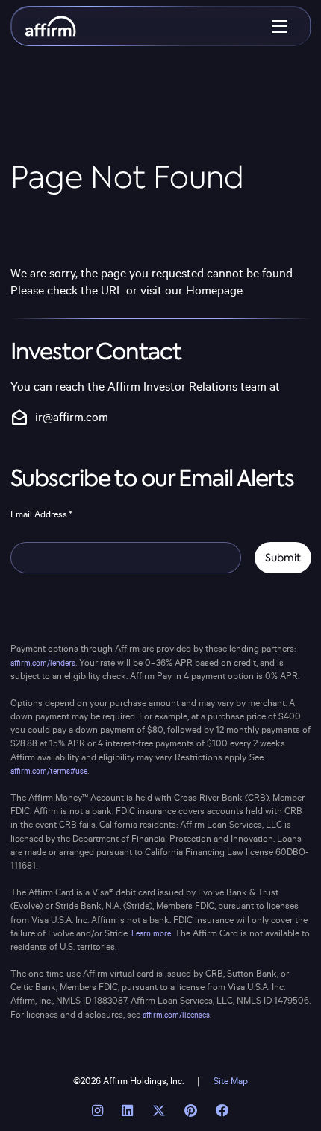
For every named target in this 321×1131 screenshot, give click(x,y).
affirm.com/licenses (176, 1015)
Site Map (231, 1081)
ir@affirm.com (59, 418)
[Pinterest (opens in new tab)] (190, 1110)
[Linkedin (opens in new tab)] (128, 1110)
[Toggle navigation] (280, 26)
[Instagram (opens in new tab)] (98, 1110)
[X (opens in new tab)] (159, 1110)
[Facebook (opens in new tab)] (222, 1110)
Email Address (41, 514)
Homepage (214, 291)
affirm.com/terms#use (48, 771)
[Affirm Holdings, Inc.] (51, 26)
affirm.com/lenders (42, 663)
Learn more (151, 934)
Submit (283, 557)
